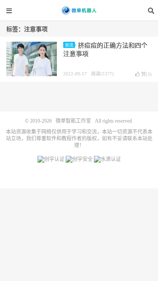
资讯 (69, 45)
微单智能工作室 (79, 10)
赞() (146, 74)
